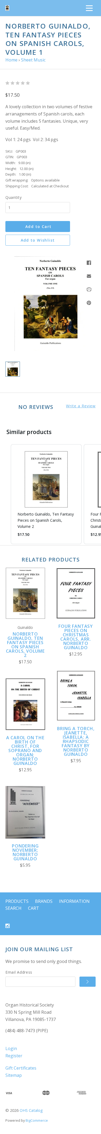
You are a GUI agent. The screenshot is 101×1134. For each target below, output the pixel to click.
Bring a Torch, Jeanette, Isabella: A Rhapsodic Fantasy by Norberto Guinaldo (75, 741)
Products (17, 901)
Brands (44, 901)
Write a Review (81, 406)
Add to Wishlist (38, 240)
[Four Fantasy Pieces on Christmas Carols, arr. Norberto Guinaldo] (76, 593)
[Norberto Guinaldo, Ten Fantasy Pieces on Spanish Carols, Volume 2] (25, 593)
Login (11, 1048)
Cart (33, 908)
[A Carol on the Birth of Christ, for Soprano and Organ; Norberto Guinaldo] (25, 704)
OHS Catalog (31, 1110)
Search (13, 908)
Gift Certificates (20, 1068)
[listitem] (46, 494)
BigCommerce (37, 1120)
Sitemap (13, 1075)
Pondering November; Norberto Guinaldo (25, 852)
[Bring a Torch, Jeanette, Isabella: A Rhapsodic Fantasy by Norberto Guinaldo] (76, 695)
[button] (5, 494)
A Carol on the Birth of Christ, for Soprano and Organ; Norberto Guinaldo (25, 750)
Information (74, 901)
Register (13, 1056)
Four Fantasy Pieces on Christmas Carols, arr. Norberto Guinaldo (75, 637)
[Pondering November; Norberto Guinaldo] (25, 812)
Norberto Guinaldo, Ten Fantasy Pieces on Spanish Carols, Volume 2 (25, 644)
